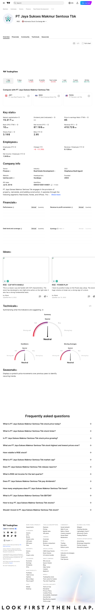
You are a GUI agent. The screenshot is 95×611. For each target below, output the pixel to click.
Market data (46, 531)
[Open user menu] (77, 3)
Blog (44, 565)
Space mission (47, 563)
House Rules (64, 535)
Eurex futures (47, 553)
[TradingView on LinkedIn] (4, 536)
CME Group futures (49, 551)
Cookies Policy (47, 593)
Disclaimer (46, 589)
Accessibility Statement (50, 595)
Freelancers (64, 557)
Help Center (46, 567)
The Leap (46, 545)
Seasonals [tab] (45, 37)
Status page (46, 601)
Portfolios (29, 573)
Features (45, 527)
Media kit (46, 571)
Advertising (80, 541)
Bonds (28, 537)
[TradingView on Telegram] (8, 536)
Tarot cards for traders (50, 579)
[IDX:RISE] (5, 281)
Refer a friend (65, 531)
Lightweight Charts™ (83, 531)
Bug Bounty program (49, 599)
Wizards (63, 555)
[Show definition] (19, 117)
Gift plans (46, 533)
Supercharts (30, 527)
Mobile (28, 587)
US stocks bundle (48, 555)
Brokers (45, 541)
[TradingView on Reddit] (15, 536)
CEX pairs (29, 541)
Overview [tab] (6, 37)
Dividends (29, 565)
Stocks (28, 533)
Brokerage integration (83, 543)
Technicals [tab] (35, 37)
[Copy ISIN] (52, 185)
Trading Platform (82, 535)
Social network (65, 527)
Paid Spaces (64, 559)
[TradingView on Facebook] (8, 532)
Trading (63, 543)
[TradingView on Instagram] (15, 532)
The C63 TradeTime (49, 581)
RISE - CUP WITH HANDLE (13, 285)
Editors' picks (65, 547)
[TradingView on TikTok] (11, 536)
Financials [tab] (15, 37)
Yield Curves (30, 575)
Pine (27, 545)
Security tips (47, 597)
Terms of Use (47, 587)
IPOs (27, 567)
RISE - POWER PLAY (60, 285)
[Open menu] (4, 3)
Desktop (28, 589)
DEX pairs (29, 543)
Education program (83, 547)
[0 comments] (40, 296)
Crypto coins (30, 539)
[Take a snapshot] (74, 43)
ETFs (27, 535)
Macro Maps (30, 579)
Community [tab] (25, 37)
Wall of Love (64, 529)
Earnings (28, 563)
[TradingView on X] (4, 532)
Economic (29, 561)
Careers (45, 569)
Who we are (46, 561)
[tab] (34, 207)
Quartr (11, 563)
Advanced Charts (82, 533)
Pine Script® (30, 581)
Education (64, 545)
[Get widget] (78, 43)
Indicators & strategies (67, 553)
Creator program (66, 533)
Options (28, 577)
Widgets (79, 527)
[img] (44, 21)
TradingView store (48, 577)
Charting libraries (82, 529)
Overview (46, 539)
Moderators (64, 537)
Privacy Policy (47, 591)
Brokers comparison (49, 543)
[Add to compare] (28, 96)
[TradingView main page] (8, 3)
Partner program (82, 545)
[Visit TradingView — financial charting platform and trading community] (10, 71)
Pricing (45, 529)
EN (72, 3)
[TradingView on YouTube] (11, 532)
